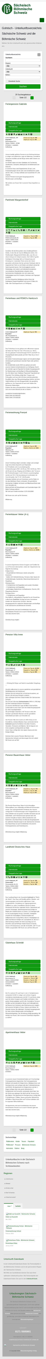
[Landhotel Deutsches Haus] (23, 856)
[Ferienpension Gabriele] (23, 113)
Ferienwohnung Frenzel (16, 412)
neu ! (9, 1206)
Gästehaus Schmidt (15, 942)
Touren (23, 1141)
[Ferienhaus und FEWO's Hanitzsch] (23, 307)
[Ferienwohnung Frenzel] (23, 422)
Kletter (18, 1141)
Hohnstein (9, 1148)
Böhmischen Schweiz (32, 1313)
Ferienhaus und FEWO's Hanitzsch (22, 298)
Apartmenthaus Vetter (15, 1032)
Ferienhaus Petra (11, 1243)
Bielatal (8, 1183)
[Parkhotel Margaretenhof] (23, 209)
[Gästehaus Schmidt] (23, 952)
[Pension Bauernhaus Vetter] (23, 764)
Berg (22, 1148)
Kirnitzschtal (9, 1188)
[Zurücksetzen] (38, 54)
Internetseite (13, 127)
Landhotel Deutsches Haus (18, 847)
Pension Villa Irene (14, 634)
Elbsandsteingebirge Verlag (29, 1350)
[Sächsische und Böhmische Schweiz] (18, 9)
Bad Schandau (10, 1192)
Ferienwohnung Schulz (13, 1231)
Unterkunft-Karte (31, 1279)
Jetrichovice (9, 1179)
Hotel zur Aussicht (12, 1217)
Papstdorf (31, 1141)
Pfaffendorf (9, 1145)
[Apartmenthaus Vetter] (23, 1042)
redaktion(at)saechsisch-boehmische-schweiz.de (24, 1339)
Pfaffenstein (10, 1141)
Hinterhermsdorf (11, 1197)
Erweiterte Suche (14, 81)
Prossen (17, 1145)
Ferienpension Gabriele (16, 104)
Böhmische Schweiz (29, 1145)
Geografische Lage (15, 130)
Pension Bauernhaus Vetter (18, 755)
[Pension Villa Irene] (23, 644)
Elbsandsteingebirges (27, 1319)
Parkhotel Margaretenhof (17, 200)
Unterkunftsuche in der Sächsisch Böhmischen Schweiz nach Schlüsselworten (20, 1162)
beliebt (18, 1206)
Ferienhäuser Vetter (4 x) (17, 514)
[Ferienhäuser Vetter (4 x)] (23, 524)
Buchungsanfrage (15, 123)
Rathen (17, 1148)
